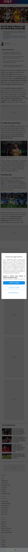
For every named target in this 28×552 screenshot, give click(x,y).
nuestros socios (21, 259)
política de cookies (8, 272)
